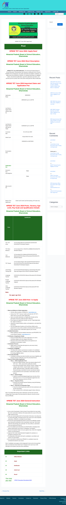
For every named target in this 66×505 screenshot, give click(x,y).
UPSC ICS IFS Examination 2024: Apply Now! (56, 192)
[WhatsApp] (28, 14)
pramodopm (52, 139)
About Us (2, 498)
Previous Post (5, 491)
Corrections (21, 498)
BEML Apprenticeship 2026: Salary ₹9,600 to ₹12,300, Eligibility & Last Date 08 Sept (56, 121)
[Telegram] (35, 14)
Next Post (42, 491)
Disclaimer (35, 498)
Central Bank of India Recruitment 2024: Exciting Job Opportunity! (55, 146)
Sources (14, 498)
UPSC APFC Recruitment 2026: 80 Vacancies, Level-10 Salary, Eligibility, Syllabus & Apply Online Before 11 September (55, 84)
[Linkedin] (38, 14)
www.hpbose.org (32, 312)
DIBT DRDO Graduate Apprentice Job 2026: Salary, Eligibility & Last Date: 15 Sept (55, 111)
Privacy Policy (43, 498)
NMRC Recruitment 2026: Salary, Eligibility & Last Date (55, 94)
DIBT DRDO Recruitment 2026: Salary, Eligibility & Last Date (55, 103)
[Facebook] (24, 14)
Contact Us (28, 498)
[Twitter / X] (31, 14)
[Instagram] (41, 14)
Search (51, 22)
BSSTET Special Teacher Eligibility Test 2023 (55, 166)
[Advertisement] (25, 111)
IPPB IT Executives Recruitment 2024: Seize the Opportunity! (55, 177)
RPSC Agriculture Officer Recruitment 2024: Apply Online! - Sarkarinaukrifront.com (55, 185)
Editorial (8, 498)
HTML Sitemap (52, 498)
